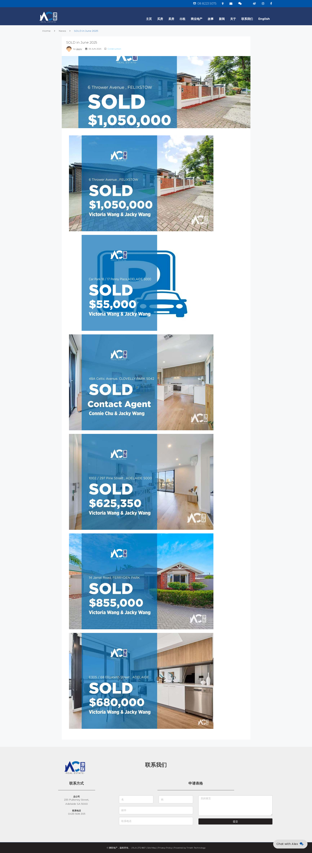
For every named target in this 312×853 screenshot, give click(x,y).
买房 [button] (160, 19)
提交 (235, 821)
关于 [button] (233, 19)
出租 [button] (182, 19)
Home (46, 30)
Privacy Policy (165, 847)
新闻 (222, 19)
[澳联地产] (61, 11)
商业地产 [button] (196, 19)
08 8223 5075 (206, 3)
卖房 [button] (171, 19)
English (264, 19)
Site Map (151, 847)
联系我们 (247, 19)
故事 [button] (211, 19)
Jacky (79, 48)
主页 (149, 19)
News (62, 30)
